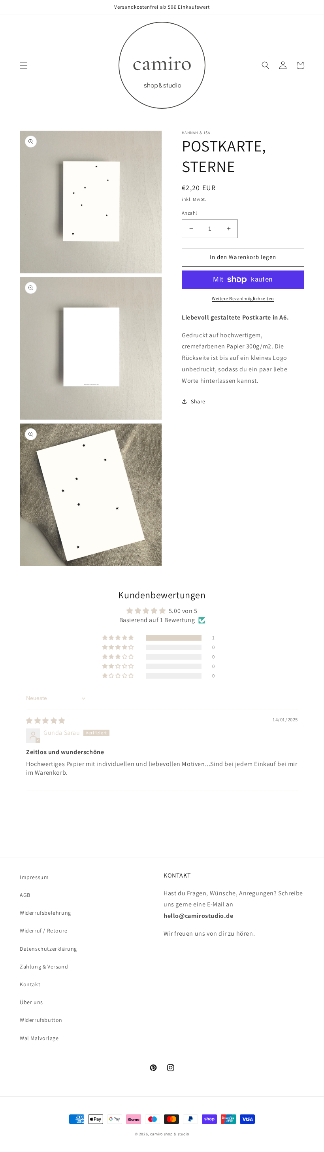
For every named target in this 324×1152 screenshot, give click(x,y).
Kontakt (30, 984)
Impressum (34, 877)
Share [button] (198, 401)
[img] (45, 721)
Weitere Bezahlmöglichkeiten (243, 298)
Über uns (31, 1002)
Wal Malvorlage (39, 1038)
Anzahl (189, 213)
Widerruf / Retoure (44, 930)
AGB (25, 895)
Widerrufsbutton (41, 1019)
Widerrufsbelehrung (45, 912)
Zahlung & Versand (44, 966)
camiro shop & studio (169, 1134)
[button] (23, 65)
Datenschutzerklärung (48, 948)
